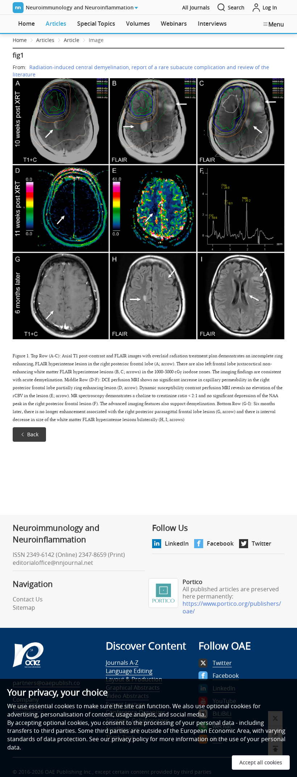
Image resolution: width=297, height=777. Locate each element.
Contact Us (28, 599)
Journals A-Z (122, 663)
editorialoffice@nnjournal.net (53, 563)
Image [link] (96, 40)
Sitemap (24, 608)
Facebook (220, 543)
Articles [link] (45, 40)
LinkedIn (177, 543)
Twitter (261, 543)
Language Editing (129, 671)
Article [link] (71, 40)
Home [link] (20, 40)
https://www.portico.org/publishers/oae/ (232, 607)
